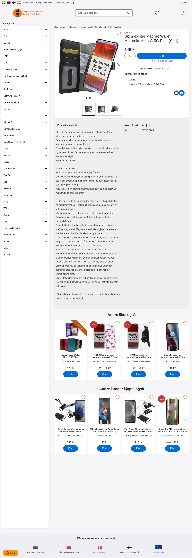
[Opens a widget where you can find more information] (10, 553)
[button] (118, 66)
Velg (70, 374)
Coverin (128, 33)
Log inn (183, 2)
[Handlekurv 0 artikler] (185, 13)
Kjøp (161, 55)
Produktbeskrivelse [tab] (67, 125)
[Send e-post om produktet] (176, 92)
